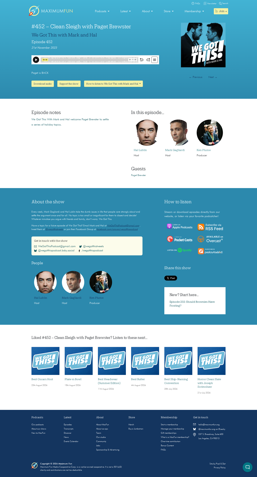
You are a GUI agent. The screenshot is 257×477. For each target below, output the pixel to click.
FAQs (163, 450)
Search (225, 3)
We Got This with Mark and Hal (64, 35)
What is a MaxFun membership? (175, 437)
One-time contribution (170, 441)
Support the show (68, 83)
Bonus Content (167, 446)
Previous (195, 77)
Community (101, 441)
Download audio (43, 83)
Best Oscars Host (42, 379)
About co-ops (102, 429)
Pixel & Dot (221, 464)
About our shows (38, 429)
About (146, 11)
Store (167, 11)
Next (212, 77)
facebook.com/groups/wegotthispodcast (117, 229)
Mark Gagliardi (175, 150)
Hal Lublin (140, 150)
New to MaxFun (38, 433)
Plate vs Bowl (73, 379)
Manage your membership (172, 429)
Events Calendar (71, 441)
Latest (124, 11)
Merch (131, 425)
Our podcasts (37, 425)
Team (98, 433)
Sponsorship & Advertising (107, 450)
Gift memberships (168, 433)
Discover (67, 433)
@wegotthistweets (54, 229)
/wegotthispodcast (92, 250)
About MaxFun (102, 425)
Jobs (98, 446)
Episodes (68, 425)
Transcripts (68, 429)
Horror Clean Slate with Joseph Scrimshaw (209, 383)
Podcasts (100, 11)
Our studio (101, 437)
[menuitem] (102, 11)
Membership (193, 11)
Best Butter (138, 379)
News (66, 437)
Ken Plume (204, 150)
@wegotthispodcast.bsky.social (56, 250)
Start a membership (169, 425)
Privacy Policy (220, 468)
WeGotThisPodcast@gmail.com (123, 225)
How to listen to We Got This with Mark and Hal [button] (112, 83)
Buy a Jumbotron (135, 429)
